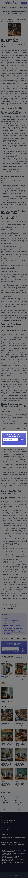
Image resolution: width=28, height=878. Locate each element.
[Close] (24, 434)
